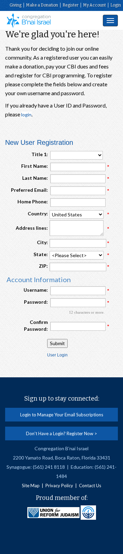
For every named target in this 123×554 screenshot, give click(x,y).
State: (40, 254)
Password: (36, 302)
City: (42, 242)
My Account (94, 5)
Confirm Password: (36, 325)
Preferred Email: (29, 190)
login (26, 114)
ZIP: (43, 266)
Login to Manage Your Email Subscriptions (61, 414)
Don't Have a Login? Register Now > (61, 433)
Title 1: (39, 154)
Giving (16, 5)
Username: (36, 290)
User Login (57, 355)
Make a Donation (42, 5)
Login (115, 5)
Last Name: (35, 178)
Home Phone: (32, 201)
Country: (38, 213)
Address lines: (32, 228)
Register (71, 5)
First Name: (34, 166)
